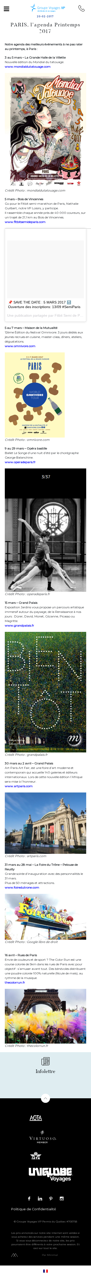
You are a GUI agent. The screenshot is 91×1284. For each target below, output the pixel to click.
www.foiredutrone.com (22, 887)
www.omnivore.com (20, 346)
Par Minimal (50, 1255)
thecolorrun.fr (15, 982)
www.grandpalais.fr (19, 625)
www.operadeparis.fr (20, 462)
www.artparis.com (19, 786)
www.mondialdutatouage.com (28, 66)
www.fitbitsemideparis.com (25, 222)
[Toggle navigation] (6, 9)
